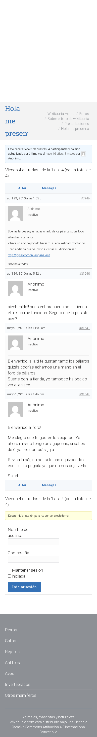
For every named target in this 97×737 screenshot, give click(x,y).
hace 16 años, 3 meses (60, 153)
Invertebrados (17, 684)
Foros (84, 114)
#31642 (84, 394)
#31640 (84, 273)
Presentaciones (76, 124)
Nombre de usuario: (18, 532)
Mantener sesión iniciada (27, 573)
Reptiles (12, 651)
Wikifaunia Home (61, 114)
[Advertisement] (48, 50)
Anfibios (12, 662)
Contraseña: (19, 552)
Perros (11, 629)
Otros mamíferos (20, 695)
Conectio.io (48, 732)
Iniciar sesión (24, 587)
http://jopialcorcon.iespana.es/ (29, 255)
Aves (9, 673)
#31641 (84, 328)
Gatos (10, 640)
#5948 (85, 198)
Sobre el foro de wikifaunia (68, 119)
